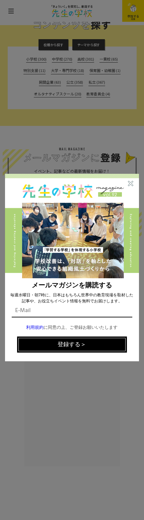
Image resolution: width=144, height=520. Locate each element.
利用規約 (35, 327)
